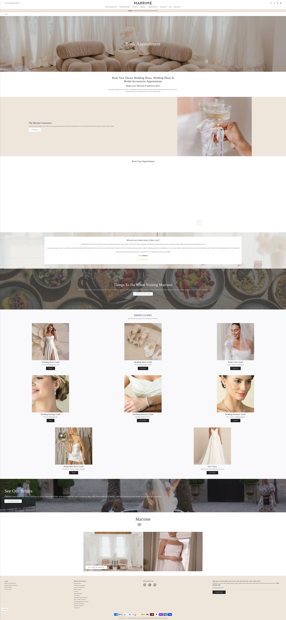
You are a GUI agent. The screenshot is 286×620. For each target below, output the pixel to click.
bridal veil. (241, 364)
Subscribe (219, 592)
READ (50, 368)
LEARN (235, 420)
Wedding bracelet (140, 417)
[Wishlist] (277, 3)
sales (240, 583)
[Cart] (280, 3)
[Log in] (274, 3)
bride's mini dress (80, 469)
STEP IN (143, 368)
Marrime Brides (13, 501)
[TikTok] (154, 584)
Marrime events (231, 583)
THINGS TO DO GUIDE (143, 294)
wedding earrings (52, 417)
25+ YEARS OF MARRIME (96, 567)
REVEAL (235, 368)
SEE (50, 420)
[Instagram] (144, 584)
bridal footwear (143, 364)
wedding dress (52, 364)
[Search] (271, 3)
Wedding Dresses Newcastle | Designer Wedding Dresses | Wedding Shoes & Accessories (148, 618)
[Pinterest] (149, 584)
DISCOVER (35, 130)
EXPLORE (212, 472)
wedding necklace (240, 417)
